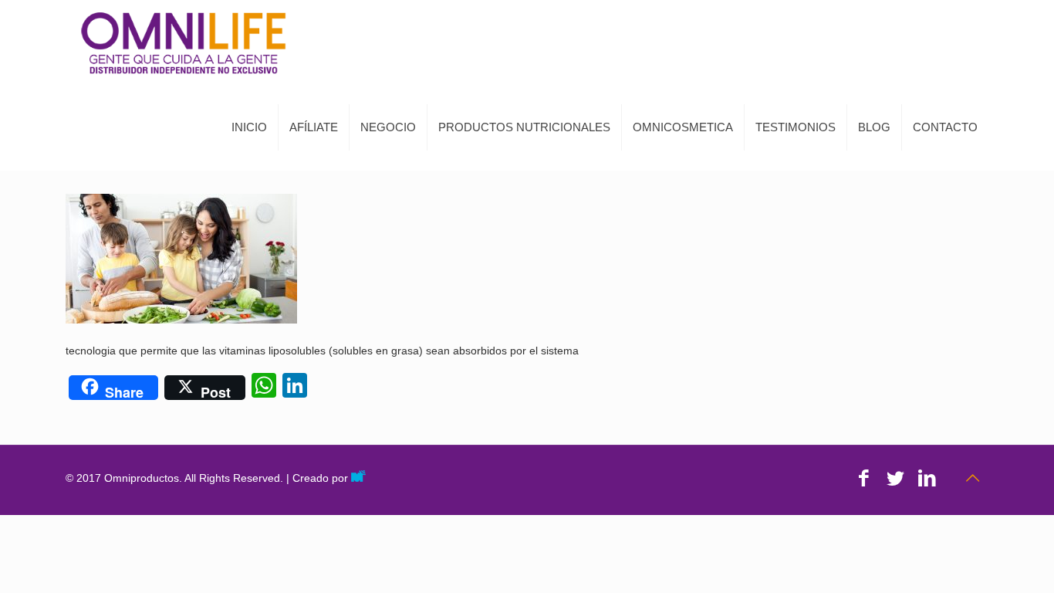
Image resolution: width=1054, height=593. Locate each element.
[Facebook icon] (863, 478)
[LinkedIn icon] (927, 478)
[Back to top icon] (972, 478)
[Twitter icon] (895, 478)
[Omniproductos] (183, 42)
